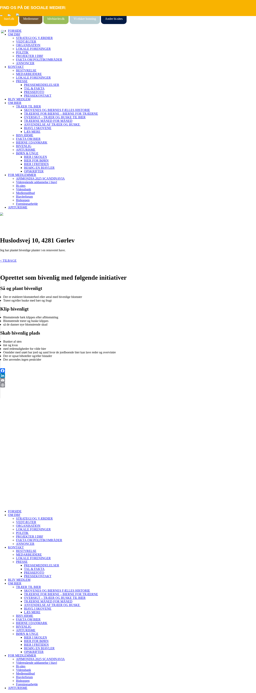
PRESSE (22, 81)
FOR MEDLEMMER (22, 175)
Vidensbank (23, 189)
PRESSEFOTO (34, 92)
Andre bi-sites (114, 18)
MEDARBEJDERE (29, 74)
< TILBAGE (8, 260)
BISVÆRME (24, 135)
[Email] (128, 380)
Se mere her (8, 504)
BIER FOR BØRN (36, 160)
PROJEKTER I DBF (29, 56)
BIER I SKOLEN (35, 157)
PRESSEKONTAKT (37, 95)
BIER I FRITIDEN (36, 164)
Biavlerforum (24, 196)
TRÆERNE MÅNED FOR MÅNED (48, 121)
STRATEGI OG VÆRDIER (34, 38)
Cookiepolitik (8, 429)
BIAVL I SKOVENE (37, 128)
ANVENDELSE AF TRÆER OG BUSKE (52, 124)
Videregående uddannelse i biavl (36, 182)
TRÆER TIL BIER (28, 106)
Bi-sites (20, 185)
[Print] (128, 385)
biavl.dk (9, 18)
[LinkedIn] (128, 375)
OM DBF (14, 34)
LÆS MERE (32, 131)
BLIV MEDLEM (19, 99)
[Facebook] (128, 370)
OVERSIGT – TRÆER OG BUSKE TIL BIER (55, 117)
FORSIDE (15, 30)
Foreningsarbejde (27, 203)
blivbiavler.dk (56, 18)
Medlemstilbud (25, 193)
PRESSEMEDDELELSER (41, 84)
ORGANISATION (28, 45)
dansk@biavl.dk (20, 462)
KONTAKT (16, 66)
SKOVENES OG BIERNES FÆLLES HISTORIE (57, 110)
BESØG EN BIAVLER (39, 167)
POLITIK (22, 52)
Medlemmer (30, 18)
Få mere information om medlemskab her (26, 426)
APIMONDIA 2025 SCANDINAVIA (40, 178)
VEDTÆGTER (26, 41)
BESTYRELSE (26, 70)
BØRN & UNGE (27, 153)
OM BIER (14, 103)
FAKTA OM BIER (28, 139)
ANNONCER (25, 63)
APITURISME (25, 149)
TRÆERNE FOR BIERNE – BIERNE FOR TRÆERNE (61, 113)
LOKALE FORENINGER (33, 48)
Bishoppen (23, 200)
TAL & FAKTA (34, 88)
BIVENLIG (23, 146)
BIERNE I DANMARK (31, 142)
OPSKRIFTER (34, 171)
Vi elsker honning (85, 18)
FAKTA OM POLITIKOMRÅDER (39, 59)
